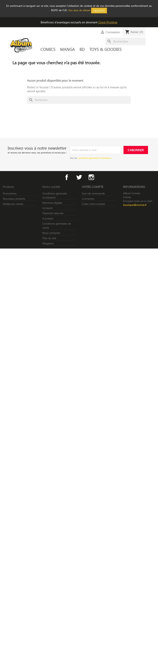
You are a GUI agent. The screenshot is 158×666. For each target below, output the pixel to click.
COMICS (47, 49)
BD (82, 49)
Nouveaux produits (14, 198)
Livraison (47, 208)
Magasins (48, 243)
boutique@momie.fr (135, 205)
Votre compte (92, 187)
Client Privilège (107, 22)
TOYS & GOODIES (105, 49)
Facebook (67, 177)
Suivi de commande (93, 193)
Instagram (91, 177)
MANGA (67, 49)
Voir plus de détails (79, 10)
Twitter (79, 177)
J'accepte (99, 10)
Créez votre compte (93, 204)
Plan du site (49, 238)
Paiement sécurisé (52, 213)
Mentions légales (52, 202)
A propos (47, 218)
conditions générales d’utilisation (94, 157)
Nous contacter (51, 233)
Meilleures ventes (13, 204)
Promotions (10, 193)
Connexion (88, 198)
